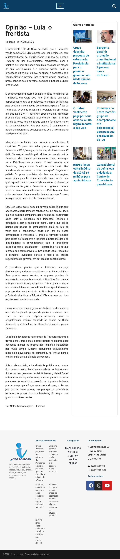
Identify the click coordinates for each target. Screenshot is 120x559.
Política (73, 456)
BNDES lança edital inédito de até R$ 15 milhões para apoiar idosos (82, 172)
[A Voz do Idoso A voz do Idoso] (6, 6)
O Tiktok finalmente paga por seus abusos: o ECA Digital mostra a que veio (40, 495)
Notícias (73, 452)
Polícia (73, 459)
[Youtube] (107, 486)
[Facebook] (91, 486)
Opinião (73, 463)
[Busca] (114, 6)
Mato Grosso (73, 448)
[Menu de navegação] (60, 6)
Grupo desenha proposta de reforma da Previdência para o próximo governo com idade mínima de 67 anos (40, 463)
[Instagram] (99, 486)
